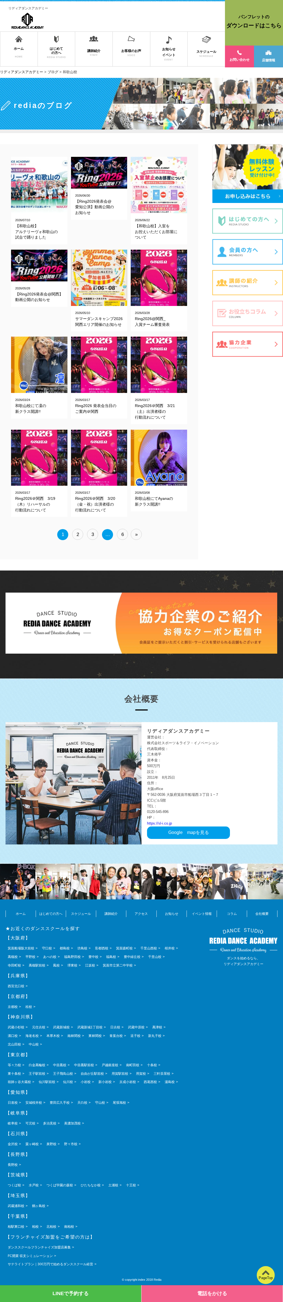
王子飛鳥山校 (63, 1074)
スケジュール (81, 914)
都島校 (65, 948)
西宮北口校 (16, 986)
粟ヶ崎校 (32, 1144)
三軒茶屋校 (162, 1074)
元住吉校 (38, 1027)
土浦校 (113, 1185)
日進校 (13, 1103)
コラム (232, 914)
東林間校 (95, 1036)
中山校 (34, 1044)
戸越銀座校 (110, 1065)
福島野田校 (72, 957)
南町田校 (132, 1065)
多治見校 (49, 1123)
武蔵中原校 (136, 1027)
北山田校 (14, 1044)
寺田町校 (14, 965)
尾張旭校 (119, 1103)
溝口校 (13, 1036)
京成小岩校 (127, 1082)
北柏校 (51, 1227)
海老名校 (32, 1036)
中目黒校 (59, 1065)
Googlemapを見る (188, 832)
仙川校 (68, 1082)
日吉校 (115, 1027)
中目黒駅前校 (84, 1065)
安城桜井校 (33, 1103)
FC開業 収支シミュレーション (30, 1256)
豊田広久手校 (60, 1103)
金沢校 (13, 1144)
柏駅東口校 (16, 1227)
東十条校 (14, 1074)
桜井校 (170, 948)
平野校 (30, 957)
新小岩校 (105, 1082)
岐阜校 (13, 1123)
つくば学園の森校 (59, 1185)
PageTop (266, 1278)
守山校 (100, 1103)
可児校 (30, 1123)
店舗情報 (268, 60)
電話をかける (212, 1293)
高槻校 (13, 957)
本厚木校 (53, 1036)
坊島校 (82, 948)
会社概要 (262, 914)
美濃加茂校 (72, 1123)
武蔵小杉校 (16, 1027)
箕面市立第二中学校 (118, 965)
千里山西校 (148, 948)
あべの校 (49, 957)
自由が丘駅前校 (92, 1074)
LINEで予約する (71, 1293)
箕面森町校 (124, 948)
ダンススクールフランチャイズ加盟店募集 (39, 1247)
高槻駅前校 (37, 965)
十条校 (152, 1065)
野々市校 (70, 1144)
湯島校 (170, 1082)
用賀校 (141, 1074)
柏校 (35, 1227)
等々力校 (14, 1065)
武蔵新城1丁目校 (90, 1027)
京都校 (13, 1007)
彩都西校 (101, 948)
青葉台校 (116, 1036)
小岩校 (86, 1082)
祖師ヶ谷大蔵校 (19, 1082)
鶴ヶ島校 (38, 1206)
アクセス (141, 914)
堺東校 (72, 965)
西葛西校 (150, 1082)
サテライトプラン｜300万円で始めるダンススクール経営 (50, 1264)
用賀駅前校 (120, 1074)
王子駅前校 (37, 1074)
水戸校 (34, 1185)
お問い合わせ (240, 60)
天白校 (82, 1103)
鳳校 (56, 965)
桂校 (28, 1007)
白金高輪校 (37, 1065)
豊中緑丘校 (132, 957)
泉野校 (51, 1144)
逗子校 (135, 1036)
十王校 (131, 1185)
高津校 (157, 1027)
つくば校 (14, 1185)
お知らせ (171, 914)
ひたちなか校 (91, 1185)
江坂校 (90, 965)
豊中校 (93, 957)
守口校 (47, 948)
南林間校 (74, 1036)
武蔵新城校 (61, 1027)
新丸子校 (154, 1036)
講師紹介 (111, 914)
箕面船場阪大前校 (21, 948)
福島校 (111, 957)
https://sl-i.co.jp (159, 823)
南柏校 (69, 1227)
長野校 (13, 1165)
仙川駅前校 (47, 1082)
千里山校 (154, 957)
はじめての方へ (50, 914)
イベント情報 (202, 914)
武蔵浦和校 (16, 1206)
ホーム (21, 914)
